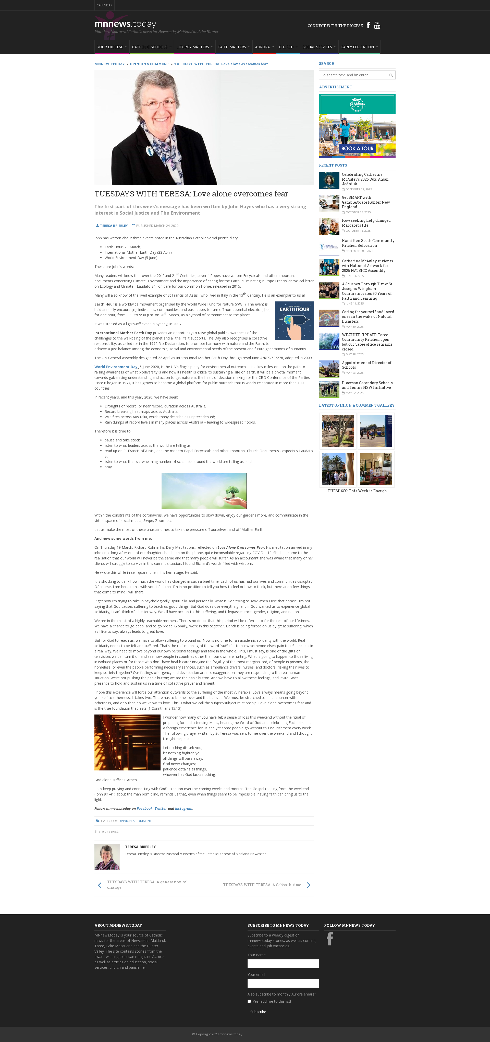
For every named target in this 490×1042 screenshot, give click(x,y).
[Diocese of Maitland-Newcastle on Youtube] (377, 25)
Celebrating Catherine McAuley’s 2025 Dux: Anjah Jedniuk (365, 179)
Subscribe (258, 1011)
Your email (256, 974)
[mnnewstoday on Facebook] (368, 25)
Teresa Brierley (140, 846)
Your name (257, 954)
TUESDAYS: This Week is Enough (357, 490)
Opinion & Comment (135, 820)
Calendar (104, 5)
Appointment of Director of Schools (366, 365)
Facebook (145, 808)
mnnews (125, 23)
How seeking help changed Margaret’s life (366, 223)
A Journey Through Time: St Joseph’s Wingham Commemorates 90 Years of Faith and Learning (367, 291)
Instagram (183, 808)
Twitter (161, 808)
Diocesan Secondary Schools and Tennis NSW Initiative (367, 385)
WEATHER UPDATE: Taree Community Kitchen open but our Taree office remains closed (367, 342)
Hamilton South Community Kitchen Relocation (368, 243)
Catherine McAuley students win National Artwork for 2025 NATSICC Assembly (367, 266)
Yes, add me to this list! (272, 1001)
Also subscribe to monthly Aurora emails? (282, 994)
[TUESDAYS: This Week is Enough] (338, 430)
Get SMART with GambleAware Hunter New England (366, 202)
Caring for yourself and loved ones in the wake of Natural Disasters (368, 316)
